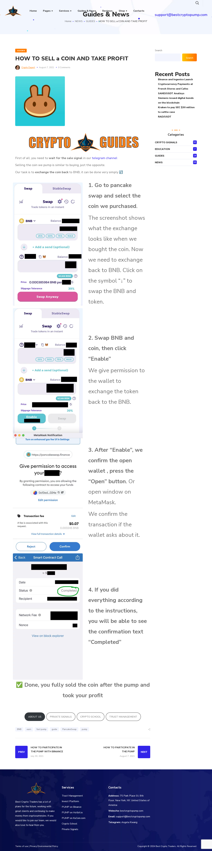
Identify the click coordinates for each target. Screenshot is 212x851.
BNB (19, 729)
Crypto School (69, 823)
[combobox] (168, 57)
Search (158, 50)
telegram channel (104, 158)
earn (29, 729)
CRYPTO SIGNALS (166, 142)
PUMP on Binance (71, 807)
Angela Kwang (129, 822)
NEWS (79, 21)
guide (54, 729)
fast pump (41, 729)
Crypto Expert (28, 67)
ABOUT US (34, 716)
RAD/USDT (164, 116)
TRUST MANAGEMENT (123, 716)
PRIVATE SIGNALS (61, 716)
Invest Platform (70, 801)
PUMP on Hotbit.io (72, 812)
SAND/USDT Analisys (171, 93)
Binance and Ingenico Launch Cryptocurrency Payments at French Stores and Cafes (175, 84)
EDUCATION (162, 149)
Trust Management (72, 795)
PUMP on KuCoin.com (73, 818)
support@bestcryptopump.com (133, 816)
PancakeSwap (69, 729)
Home (68, 21)
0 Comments (64, 67)
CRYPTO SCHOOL (90, 716)
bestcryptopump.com (131, 811)
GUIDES (90, 21)
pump (84, 729)
